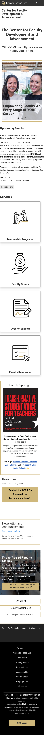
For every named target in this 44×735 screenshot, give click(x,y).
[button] (18, 118)
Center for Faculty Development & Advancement (14, 14)
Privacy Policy (22, 662)
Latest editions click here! (11, 531)
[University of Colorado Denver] (8, 3)
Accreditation (22, 677)
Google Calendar (22, 180)
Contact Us (22, 648)
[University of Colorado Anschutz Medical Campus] (21, 3)
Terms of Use (22, 667)
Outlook (3, 180)
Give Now (22, 686)
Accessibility (22, 672)
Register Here (7, 187)
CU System (22, 658)
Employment (22, 681)
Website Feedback (22, 653)
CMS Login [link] (22, 723)
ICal (10, 180)
